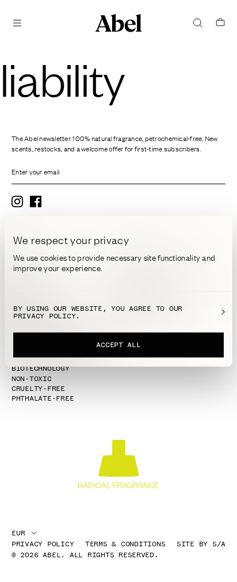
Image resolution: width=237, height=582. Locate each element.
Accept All (118, 344)
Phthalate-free (43, 398)
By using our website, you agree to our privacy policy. (97, 312)
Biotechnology (41, 368)
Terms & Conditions (125, 544)
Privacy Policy (43, 544)
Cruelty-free (38, 389)
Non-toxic (32, 379)
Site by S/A (201, 544)
